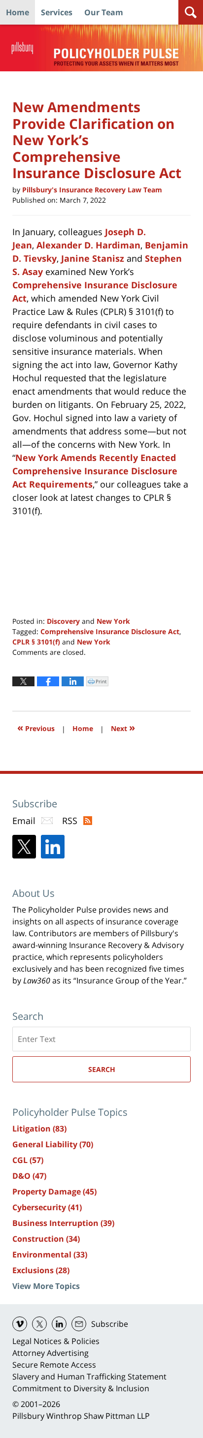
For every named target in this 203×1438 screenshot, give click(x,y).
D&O (29, 1175)
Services (56, 12)
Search (101, 1069)
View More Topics (46, 1286)
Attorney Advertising (50, 1352)
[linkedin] (59, 1323)
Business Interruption (63, 1223)
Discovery (63, 621)
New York (113, 621)
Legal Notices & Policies (56, 1341)
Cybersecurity (47, 1207)
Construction (46, 1238)
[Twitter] (24, 846)
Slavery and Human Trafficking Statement (89, 1376)
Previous (36, 727)
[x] (39, 1323)
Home (17, 12)
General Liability (52, 1144)
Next (123, 727)
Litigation (39, 1128)
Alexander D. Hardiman (88, 245)
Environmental (49, 1254)
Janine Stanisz (92, 258)
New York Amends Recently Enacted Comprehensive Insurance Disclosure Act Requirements (94, 471)
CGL (27, 1160)
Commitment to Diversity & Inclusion (80, 1388)
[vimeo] (19, 1323)
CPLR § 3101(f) (36, 641)
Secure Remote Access (54, 1364)
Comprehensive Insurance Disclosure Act (109, 631)
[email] (78, 1323)
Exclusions (40, 1270)
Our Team (103, 12)
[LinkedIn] (53, 846)
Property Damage (54, 1191)
